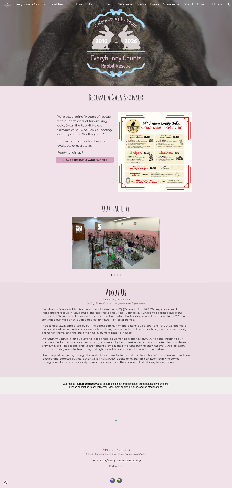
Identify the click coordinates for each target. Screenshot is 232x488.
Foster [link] (106, 4)
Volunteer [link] (169, 4)
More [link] (215, 4)
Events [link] (154, 4)
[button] (228, 4)
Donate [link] (141, 4)
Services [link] (123, 4)
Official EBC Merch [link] (196, 4)
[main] (116, 97)
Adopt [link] (90, 4)
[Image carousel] (116, 246)
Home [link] (78, 4)
